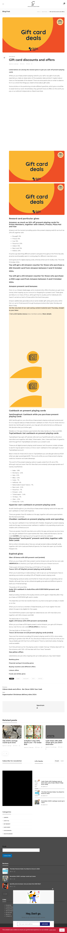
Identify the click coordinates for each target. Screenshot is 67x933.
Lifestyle (6, 820)
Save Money (44, 11)
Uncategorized (8, 833)
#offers (40, 678)
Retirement (7, 824)
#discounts (26, 678)
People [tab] (57, 761)
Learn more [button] (52, 929)
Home (38, 11)
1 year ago (9, 745)
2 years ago (16, 64)
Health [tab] (62, 761)
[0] (37, 788)
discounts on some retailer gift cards (38, 301)
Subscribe (7, 855)
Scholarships (7, 830)
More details (47, 314)
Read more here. (37, 91)
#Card (18, 678)
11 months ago (53, 747)
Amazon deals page (23, 290)
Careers (6, 817)
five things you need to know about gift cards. (35, 83)
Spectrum (11, 64)
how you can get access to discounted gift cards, (45, 544)
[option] (12, 736)
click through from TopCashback (20, 442)
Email (4, 846)
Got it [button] (62, 930)
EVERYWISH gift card (24, 597)
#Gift (33, 678)
